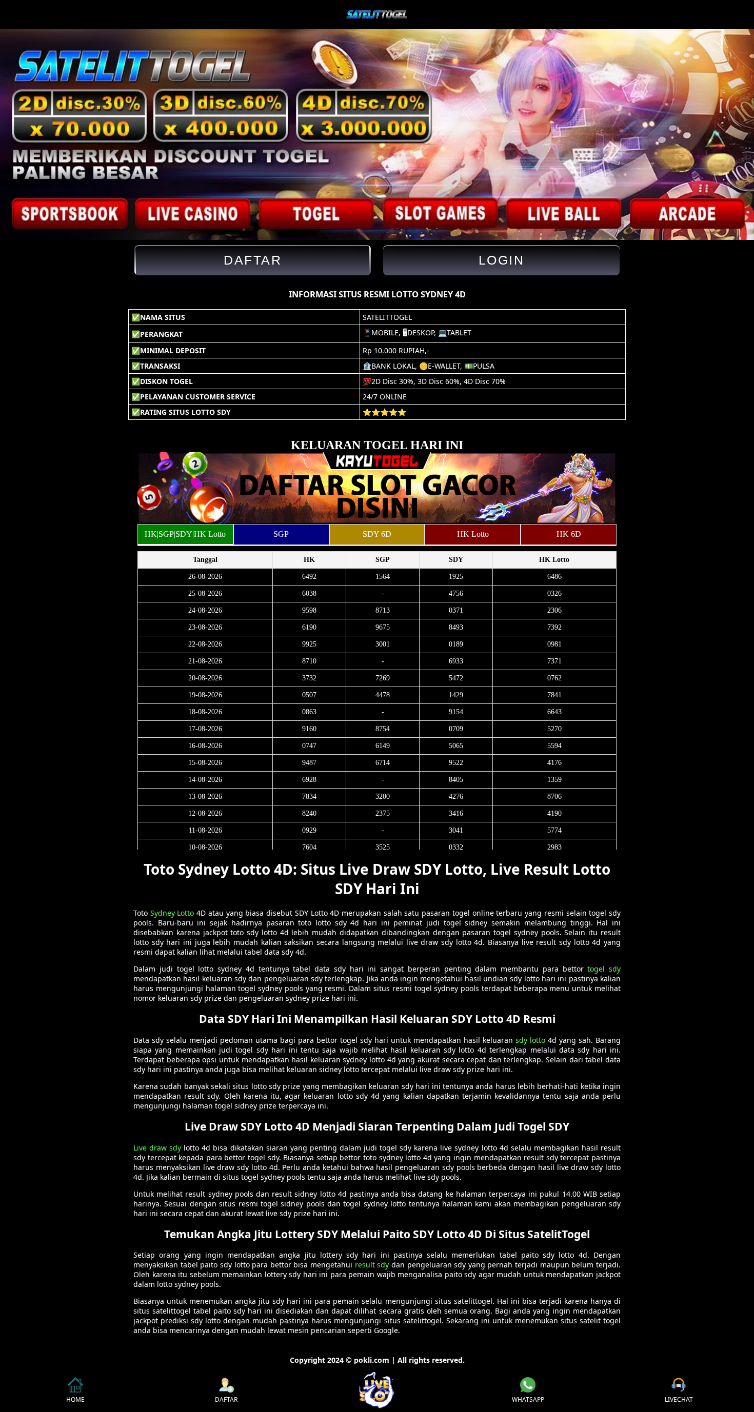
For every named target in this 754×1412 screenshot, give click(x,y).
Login (502, 260)
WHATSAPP (528, 1399)
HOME (75, 1399)
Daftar (253, 260)
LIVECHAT (679, 1399)
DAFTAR (226, 1399)
